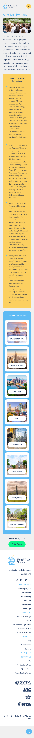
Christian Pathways (24, 633)
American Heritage (24, 617)
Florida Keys (26, 609)
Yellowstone (26, 593)
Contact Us (26, 657)
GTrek (29, 621)
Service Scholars (24, 629)
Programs (26, 613)
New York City (26, 597)
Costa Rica (27, 601)
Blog (29, 641)
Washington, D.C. (24, 589)
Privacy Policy (26, 669)
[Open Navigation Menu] (28, 6)
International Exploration (22, 625)
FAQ (29, 661)
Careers (28, 649)
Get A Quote (17, 544)
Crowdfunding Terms (23, 673)
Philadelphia (26, 605)
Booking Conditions (24, 665)
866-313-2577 (26, 574)
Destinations (25, 585)
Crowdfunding (26, 645)
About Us (27, 637)
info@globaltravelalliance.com (20, 570)
